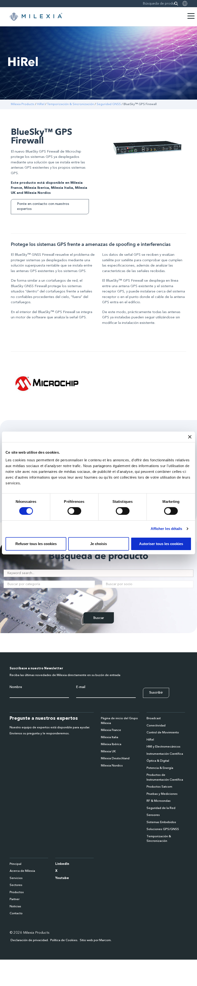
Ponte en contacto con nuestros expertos (43, 206)
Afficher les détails (166, 529)
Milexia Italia (109, 737)
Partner (14, 899)
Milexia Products (22, 104)
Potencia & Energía (160, 768)
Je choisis (98, 544)
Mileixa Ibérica (111, 744)
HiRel (40, 104)
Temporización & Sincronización (70, 104)
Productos (17, 892)
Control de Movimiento (163, 732)
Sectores (16, 885)
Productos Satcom (159, 786)
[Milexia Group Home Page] (36, 17)
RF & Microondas (159, 800)
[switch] (74, 511)
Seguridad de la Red (161, 808)
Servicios (16, 878)
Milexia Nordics (112, 765)
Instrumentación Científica (165, 753)
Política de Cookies (63, 940)
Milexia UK (108, 751)
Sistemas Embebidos (161, 822)
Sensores (153, 815)
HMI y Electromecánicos (163, 746)
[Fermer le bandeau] (189, 437)
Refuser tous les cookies (36, 544)
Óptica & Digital (158, 760)
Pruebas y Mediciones (162, 794)
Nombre (16, 687)
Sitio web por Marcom (95, 940)
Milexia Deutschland (115, 758)
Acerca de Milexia (22, 871)
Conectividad (156, 725)
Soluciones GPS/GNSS (163, 829)
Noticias (15, 906)
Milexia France (111, 730)
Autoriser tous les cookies (161, 544)
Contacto (16, 913)
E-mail (80, 687)
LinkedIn (62, 864)
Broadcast (154, 718)
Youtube (62, 878)
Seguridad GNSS (109, 104)
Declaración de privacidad (29, 940)
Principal (15, 864)
